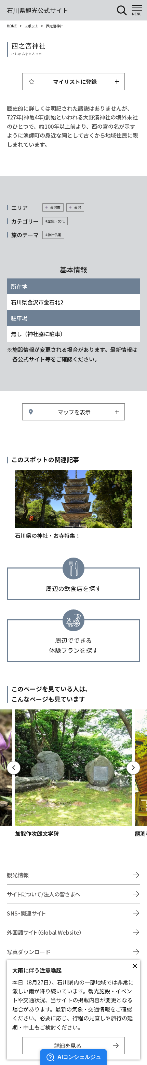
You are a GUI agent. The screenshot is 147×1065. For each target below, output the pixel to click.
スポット (31, 25)
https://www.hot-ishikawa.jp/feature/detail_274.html (73, 505)
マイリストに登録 (75, 81)
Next (133, 768)
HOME (12, 25)
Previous (14, 768)
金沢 (77, 207)
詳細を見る (67, 1045)
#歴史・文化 (55, 221)
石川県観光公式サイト (37, 10)
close (134, 965)
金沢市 (55, 207)
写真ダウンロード (29, 952)
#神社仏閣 (53, 234)
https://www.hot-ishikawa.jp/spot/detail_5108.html (73, 773)
